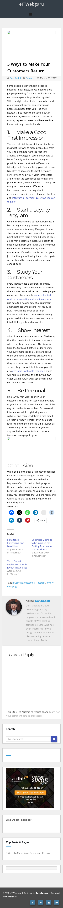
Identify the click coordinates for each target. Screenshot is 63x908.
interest (41, 582)
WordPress (10, 896)
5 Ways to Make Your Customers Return (28, 853)
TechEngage (42, 893)
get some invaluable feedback (28, 370)
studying (12, 586)
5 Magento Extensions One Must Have (15, 543)
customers (30, 582)
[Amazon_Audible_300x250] (30, 787)
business (18, 582)
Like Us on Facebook (19, 819)
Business (30, 78)
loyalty (50, 582)
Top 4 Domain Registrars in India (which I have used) (17, 564)
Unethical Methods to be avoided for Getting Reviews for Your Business (42, 544)
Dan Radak (16, 78)
